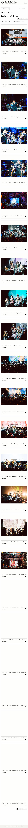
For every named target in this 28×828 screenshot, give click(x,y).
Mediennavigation (5, 8)
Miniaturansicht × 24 (6, 21)
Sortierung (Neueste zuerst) (18, 21)
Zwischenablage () (21, 8)
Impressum (6, 826)
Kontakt (23, 826)
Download (4, 53)
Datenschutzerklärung (15, 826)
